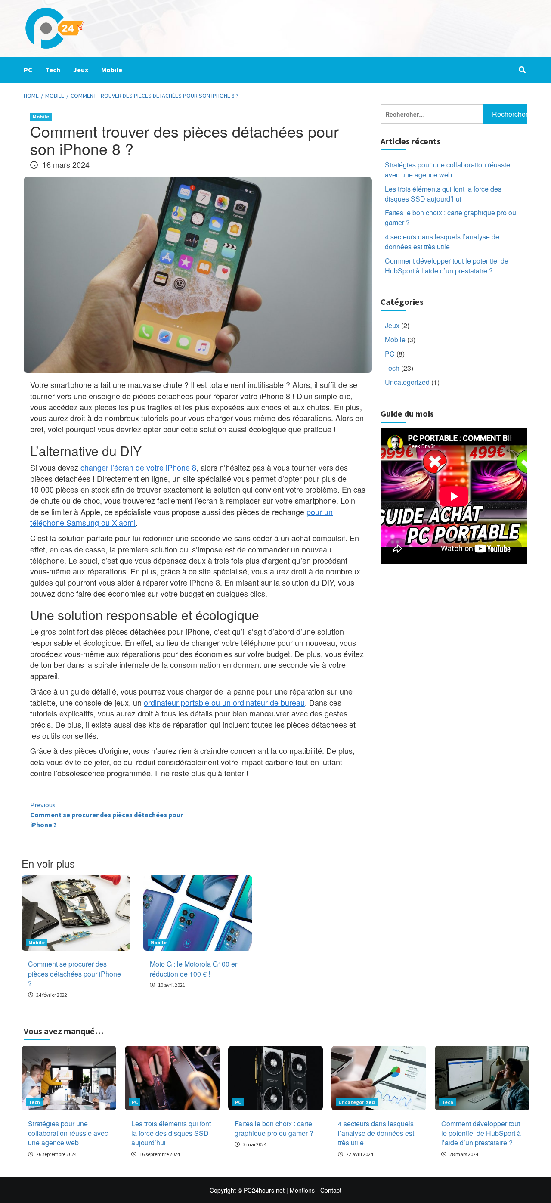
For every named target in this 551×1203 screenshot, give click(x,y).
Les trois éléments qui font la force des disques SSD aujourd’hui (443, 194)
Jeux (80, 69)
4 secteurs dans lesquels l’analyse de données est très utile (442, 241)
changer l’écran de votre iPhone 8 (138, 467)
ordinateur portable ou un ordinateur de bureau (224, 702)
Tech (52, 69)
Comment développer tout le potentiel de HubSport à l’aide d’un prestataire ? (446, 266)
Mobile (111, 69)
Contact (330, 1190)
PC (28, 69)
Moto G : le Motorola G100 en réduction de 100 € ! (194, 968)
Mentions (302, 1190)
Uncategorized (407, 382)
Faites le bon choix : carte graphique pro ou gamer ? (450, 218)
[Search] (522, 70)
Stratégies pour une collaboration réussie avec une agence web (447, 170)
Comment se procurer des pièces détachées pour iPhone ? (106, 814)
